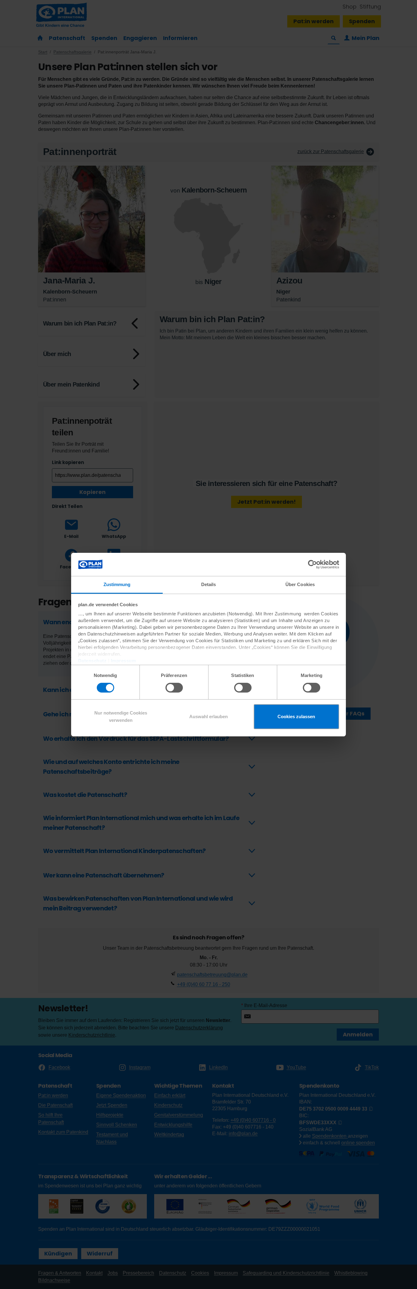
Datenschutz (92, 660)
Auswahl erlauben (208, 716)
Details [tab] (208, 584)
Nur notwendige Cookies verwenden (120, 716)
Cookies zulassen (296, 716)
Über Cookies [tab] (300, 584)
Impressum (123, 660)
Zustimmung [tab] (117, 584)
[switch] (174, 688)
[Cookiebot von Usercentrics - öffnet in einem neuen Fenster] (312, 564)
